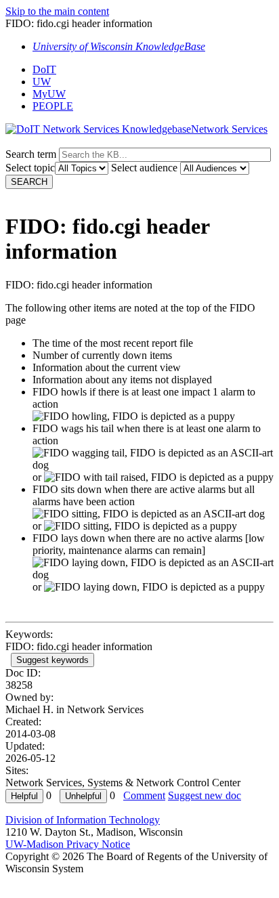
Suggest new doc (204, 795)
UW (42, 81)
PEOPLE (53, 106)
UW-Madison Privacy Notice (67, 844)
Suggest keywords (52, 660)
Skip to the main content (57, 11)
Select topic (30, 167)
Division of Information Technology (82, 820)
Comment (144, 795)
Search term (30, 154)
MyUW (49, 94)
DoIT (44, 69)
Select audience (144, 167)
